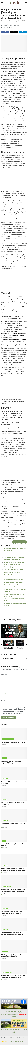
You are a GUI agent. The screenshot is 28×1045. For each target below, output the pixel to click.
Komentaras (5, 674)
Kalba (4, 840)
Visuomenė (8, 7)
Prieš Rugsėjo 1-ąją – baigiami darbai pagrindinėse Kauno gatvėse (11, 955)
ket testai (3, 1029)
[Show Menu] (2, 2)
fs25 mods (9, 1029)
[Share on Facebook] (5, 32)
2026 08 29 (4, 848)
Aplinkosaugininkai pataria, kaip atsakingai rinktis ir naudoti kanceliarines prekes (13, 976)
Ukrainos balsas (15, 7)
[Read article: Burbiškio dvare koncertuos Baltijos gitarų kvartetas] (14, 815)
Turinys (21, 1041)
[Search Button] (26, 2)
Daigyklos (11, 1031)
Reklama (17, 1041)
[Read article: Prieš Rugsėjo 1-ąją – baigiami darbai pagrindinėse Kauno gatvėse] (14, 946)
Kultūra (4, 778)
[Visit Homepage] (14, 2)
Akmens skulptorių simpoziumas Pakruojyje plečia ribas (13, 782)
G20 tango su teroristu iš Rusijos (13, 569)
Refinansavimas (17, 1029)
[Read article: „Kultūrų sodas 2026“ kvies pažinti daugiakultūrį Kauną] (14, 753)
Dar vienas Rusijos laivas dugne (13, 579)
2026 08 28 (4, 938)
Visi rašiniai (15, 1014)
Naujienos (7, 1011)
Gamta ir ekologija (7, 739)
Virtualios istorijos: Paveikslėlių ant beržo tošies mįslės (12, 803)
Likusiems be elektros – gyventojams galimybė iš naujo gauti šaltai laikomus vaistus (12, 934)
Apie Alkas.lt (4, 1043)
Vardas (3, 694)
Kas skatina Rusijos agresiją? (12, 572)
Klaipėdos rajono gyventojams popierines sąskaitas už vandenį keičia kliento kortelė (13, 869)
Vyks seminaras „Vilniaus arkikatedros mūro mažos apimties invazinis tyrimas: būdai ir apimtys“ (13, 891)
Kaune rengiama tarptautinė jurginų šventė (13, 742)
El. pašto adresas (6, 701)
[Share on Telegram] (23, 32)
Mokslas (22, 1013)
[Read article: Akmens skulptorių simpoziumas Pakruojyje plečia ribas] (14, 773)
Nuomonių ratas (15, 1011)
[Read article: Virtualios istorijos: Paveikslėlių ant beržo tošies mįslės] (14, 794)
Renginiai (12, 1041)
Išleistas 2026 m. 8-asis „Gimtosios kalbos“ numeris (13, 844)
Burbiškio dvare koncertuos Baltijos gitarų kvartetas (13, 824)
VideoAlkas (9, 1014)
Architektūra (6, 886)
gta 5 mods (17, 1031)
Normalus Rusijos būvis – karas (13, 582)
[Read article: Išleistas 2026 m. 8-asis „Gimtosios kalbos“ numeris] (14, 836)
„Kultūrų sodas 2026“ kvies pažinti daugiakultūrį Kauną (11, 762)
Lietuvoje (5, 865)
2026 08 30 (4, 744)
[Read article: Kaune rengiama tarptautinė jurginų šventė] (14, 734)
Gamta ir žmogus (7, 972)
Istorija (4, 758)
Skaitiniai (3, 1014)
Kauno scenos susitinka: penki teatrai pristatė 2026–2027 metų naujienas (11, 912)
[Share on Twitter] (14, 32)
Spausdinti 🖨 (19, 543)
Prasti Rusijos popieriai (11, 567)
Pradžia (2, 7)
